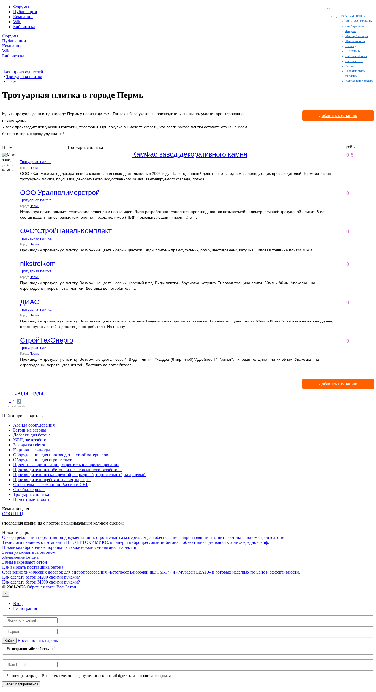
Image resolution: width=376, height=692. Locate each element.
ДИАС (29, 302)
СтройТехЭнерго (46, 340)
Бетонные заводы (29, 430)
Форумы (21, 6)
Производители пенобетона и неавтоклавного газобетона (67, 469)
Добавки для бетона (32, 435)
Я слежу (350, 46)
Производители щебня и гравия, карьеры (52, 479)
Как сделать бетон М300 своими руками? (41, 582)
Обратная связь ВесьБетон (51, 587)
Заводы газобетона (30, 445)
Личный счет (354, 61)
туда (37, 392)
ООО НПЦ (12, 513)
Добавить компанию (338, 115)
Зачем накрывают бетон (24, 562)
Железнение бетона (20, 557)
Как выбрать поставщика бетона (32, 567)
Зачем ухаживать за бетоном (28, 552)
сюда (21, 392)
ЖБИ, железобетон (31, 440)
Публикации (25, 11)
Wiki (17, 21)
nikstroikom (38, 263)
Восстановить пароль (38, 640)
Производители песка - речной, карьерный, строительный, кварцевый (79, 474)
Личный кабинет (356, 56)
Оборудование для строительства (44, 459)
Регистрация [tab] (25, 608)
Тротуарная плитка (35, 162)
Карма (349, 65)
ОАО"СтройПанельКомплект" (67, 231)
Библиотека (24, 26)
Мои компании (355, 41)
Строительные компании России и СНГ (50, 484)
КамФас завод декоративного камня (189, 154)
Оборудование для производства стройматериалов (60, 454)
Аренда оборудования (34, 425)
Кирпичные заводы (31, 449)
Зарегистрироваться (21, 684)
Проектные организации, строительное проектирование (66, 464)
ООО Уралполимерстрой (60, 192)
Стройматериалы (29, 489)
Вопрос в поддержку (359, 80)
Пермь (34, 167)
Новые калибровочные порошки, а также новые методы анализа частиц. (70, 547)
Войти (9, 641)
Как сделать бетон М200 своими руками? (41, 577)
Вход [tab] (18, 603)
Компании (23, 16)
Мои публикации (356, 36)
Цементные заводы (31, 499)
